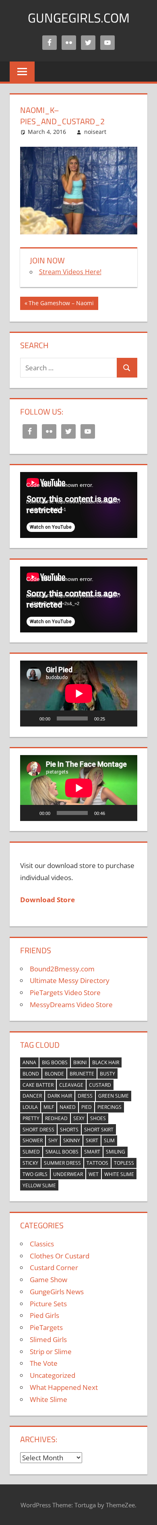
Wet (94, 1174)
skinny (71, 1140)
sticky (30, 1163)
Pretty (31, 1118)
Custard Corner (54, 1267)
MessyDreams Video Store (71, 1004)
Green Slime (113, 1095)
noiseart (95, 131)
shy (53, 1140)
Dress (85, 1095)
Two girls (35, 1174)
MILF (48, 1107)
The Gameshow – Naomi (61, 304)
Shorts (69, 1129)
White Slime (119, 1174)
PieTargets (46, 1327)
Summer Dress (62, 1163)
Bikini (80, 1062)
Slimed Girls (48, 1339)
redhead (56, 1118)
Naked (68, 1107)
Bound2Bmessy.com (62, 968)
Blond (31, 1073)
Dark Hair (60, 1095)
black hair (105, 1062)
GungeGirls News (57, 1291)
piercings (109, 1107)
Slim (109, 1140)
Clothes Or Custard (59, 1255)
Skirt (92, 1140)
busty (107, 1073)
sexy (79, 1118)
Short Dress (38, 1129)
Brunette (82, 1073)
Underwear (68, 1174)
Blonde (54, 1073)
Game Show (48, 1279)
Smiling (115, 1151)
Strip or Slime (51, 1351)
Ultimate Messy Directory (69, 980)
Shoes (98, 1118)
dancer (32, 1095)
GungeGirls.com (79, 17)
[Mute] (114, 718)
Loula (30, 1107)
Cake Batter (38, 1085)
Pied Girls (44, 1315)
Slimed (31, 1151)
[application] (78, 505)
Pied (86, 1107)
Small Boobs (61, 1151)
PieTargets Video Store (65, 992)
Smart (92, 1151)
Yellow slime (39, 1185)
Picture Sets (48, 1303)
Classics (42, 1243)
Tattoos (97, 1163)
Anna (29, 1062)
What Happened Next (64, 1387)
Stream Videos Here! (70, 271)
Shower (33, 1140)
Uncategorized (52, 1375)
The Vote (44, 1363)
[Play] (31, 718)
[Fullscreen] (127, 718)
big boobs (55, 1062)
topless (124, 1163)
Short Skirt (99, 1129)
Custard (100, 1085)
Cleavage (71, 1085)
